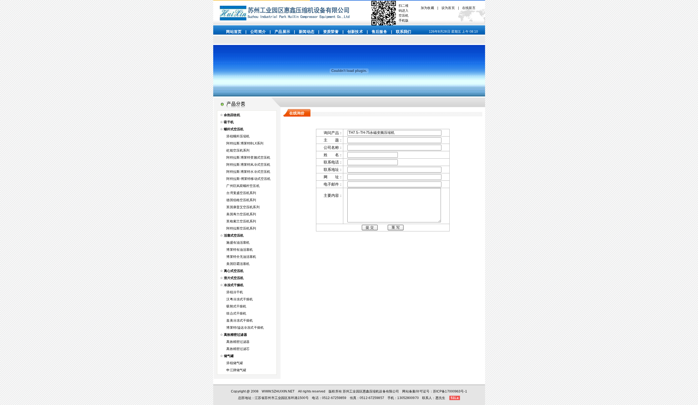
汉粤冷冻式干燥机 (239, 299)
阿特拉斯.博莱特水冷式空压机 (248, 172)
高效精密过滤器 (237, 342)
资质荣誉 (331, 31)
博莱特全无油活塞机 (241, 257)
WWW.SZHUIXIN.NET (278, 391)
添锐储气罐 (234, 363)
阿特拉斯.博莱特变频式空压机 (248, 157)
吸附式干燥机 (236, 306)
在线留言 (469, 8)
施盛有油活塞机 (237, 242)
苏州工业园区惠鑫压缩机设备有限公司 (371, 391)
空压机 (403, 15)
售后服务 (379, 31)
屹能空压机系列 (237, 150)
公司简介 (258, 31)
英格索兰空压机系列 (241, 221)
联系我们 (403, 31)
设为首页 (448, 8)
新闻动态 (306, 31)
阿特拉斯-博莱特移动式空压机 (248, 179)
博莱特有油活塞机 (239, 250)
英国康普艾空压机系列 (242, 207)
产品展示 (282, 31)
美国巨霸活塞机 (237, 264)
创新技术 (355, 31)
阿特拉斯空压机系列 (241, 228)
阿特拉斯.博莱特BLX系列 (244, 143)
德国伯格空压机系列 (241, 200)
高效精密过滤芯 (237, 349)
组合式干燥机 (236, 313)
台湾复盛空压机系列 (241, 193)
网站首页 (234, 31)
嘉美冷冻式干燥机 (239, 320)
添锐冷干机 (234, 292)
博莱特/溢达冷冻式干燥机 (245, 328)
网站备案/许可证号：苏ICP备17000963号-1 (434, 391)
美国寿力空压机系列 (241, 214)
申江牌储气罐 (236, 370)
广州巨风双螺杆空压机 (242, 186)
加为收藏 (427, 8)
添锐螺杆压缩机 (237, 136)
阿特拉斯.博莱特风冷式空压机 (248, 165)
